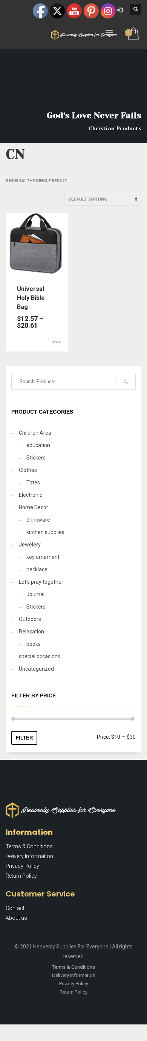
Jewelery (30, 545)
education (38, 445)
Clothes (28, 470)
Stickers (36, 458)
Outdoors (30, 619)
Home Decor (33, 507)
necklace (36, 569)
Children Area (35, 433)
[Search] (126, 382)
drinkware (38, 520)
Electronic (30, 495)
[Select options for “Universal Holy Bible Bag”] (56, 342)
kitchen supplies (45, 532)
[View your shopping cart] (132, 34)
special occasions (39, 656)
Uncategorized (36, 669)
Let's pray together (41, 582)
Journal (35, 594)
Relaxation (31, 632)
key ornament (43, 557)
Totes (33, 482)
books (33, 644)
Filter (24, 738)
